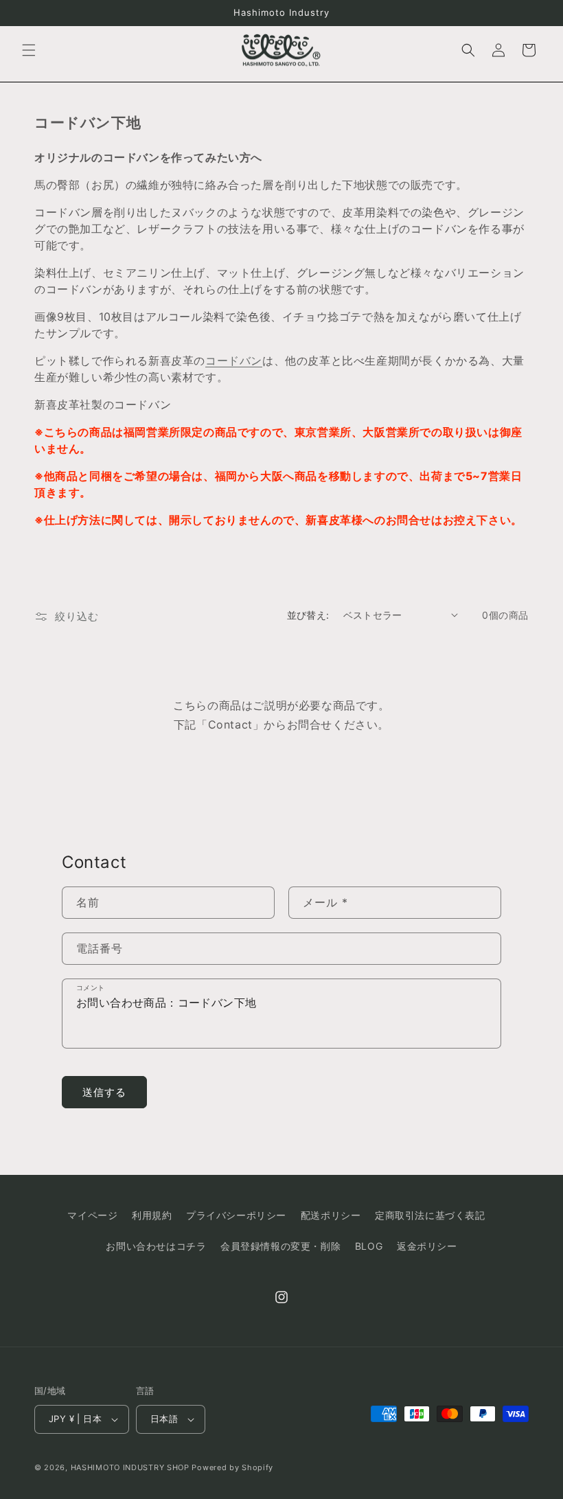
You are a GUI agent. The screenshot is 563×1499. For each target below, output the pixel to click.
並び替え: (308, 615)
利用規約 (152, 1215)
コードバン (233, 360)
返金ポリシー (427, 1246)
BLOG (368, 1246)
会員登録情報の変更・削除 (280, 1246)
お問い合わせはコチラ (156, 1246)
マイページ (92, 1215)
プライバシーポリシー (236, 1215)
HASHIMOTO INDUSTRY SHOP (130, 1467)
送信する (104, 1092)
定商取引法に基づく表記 (430, 1215)
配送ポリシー (331, 1215)
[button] (29, 50)
